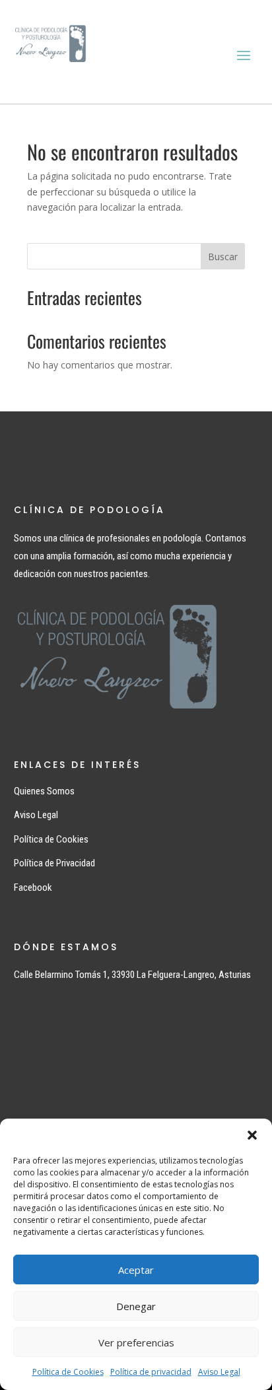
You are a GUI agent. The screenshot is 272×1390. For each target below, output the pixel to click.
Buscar (223, 256)
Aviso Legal (219, 1371)
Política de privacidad (150, 1371)
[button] (252, 1135)
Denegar (136, 1306)
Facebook (33, 887)
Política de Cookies (68, 1371)
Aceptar (136, 1269)
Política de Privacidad (54, 863)
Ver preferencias (136, 1342)
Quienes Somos (44, 791)
